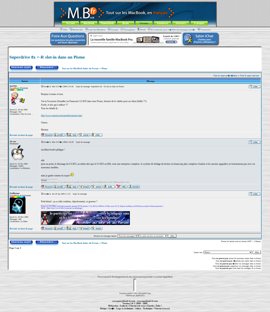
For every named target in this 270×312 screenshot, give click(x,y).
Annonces (162, 23)
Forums (144, 23)
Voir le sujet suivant (249, 75)
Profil (142, 29)
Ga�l (111, 308)
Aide (65, 29)
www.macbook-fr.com (147, 301)
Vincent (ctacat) (162, 308)
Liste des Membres (96, 29)
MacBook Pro (121, 310)
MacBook (89, 23)
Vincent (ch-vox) (137, 305)
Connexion (206, 29)
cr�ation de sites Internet (160, 310)
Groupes (114, 29)
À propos (199, 23)
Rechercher (78, 29)
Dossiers (181, 23)
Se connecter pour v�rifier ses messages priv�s (173, 29)
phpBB (129, 293)
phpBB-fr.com (140, 295)
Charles (150, 305)
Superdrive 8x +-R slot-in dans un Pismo (47, 57)
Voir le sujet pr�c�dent (225, 75)
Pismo (104, 68)
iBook (125, 23)
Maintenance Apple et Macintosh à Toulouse (141, 310)
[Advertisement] (135, 48)
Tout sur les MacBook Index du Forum (80, 68)
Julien (138, 308)
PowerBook (107, 23)
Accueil (70, 23)
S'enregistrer (129, 29)
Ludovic (124, 305)
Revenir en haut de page (21, 135)
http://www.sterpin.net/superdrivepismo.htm (61, 115)
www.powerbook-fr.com (123, 301)
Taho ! (159, 305)
